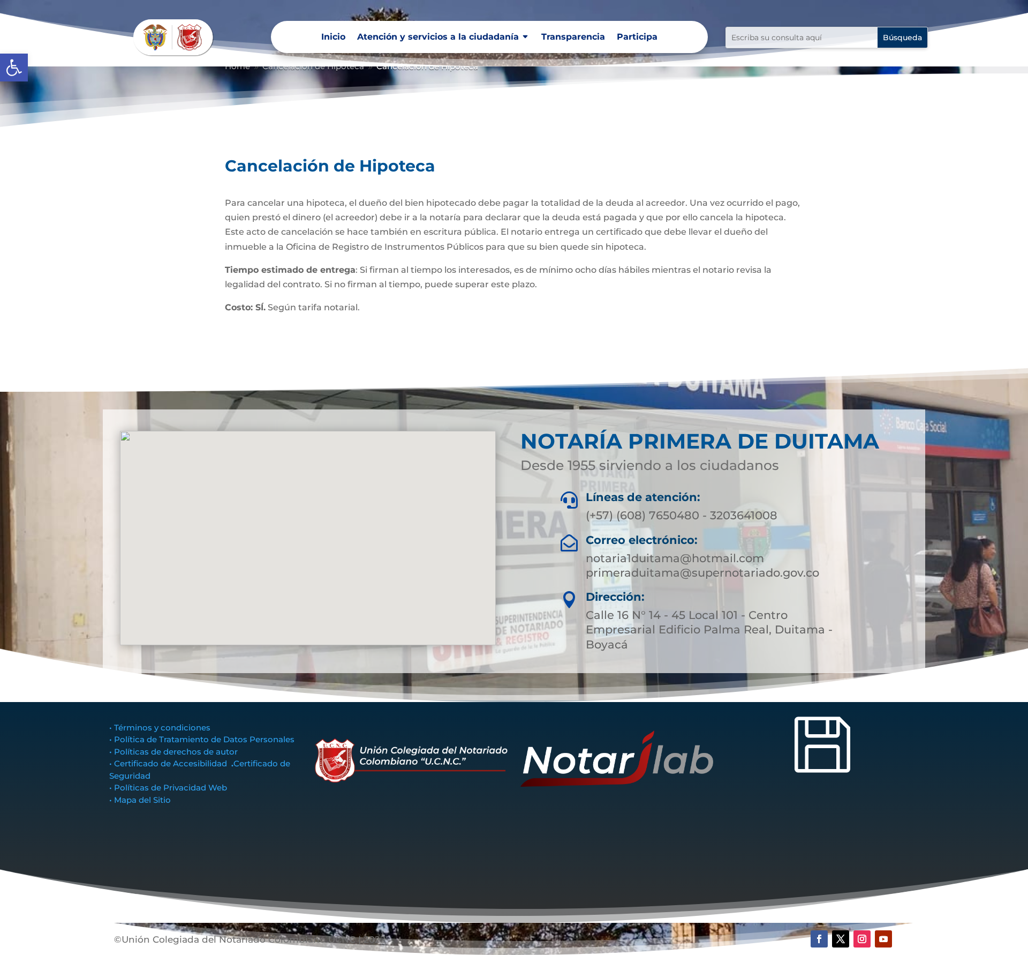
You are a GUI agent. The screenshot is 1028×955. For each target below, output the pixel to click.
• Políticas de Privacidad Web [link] (168, 787)
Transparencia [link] (573, 37)
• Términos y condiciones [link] (159, 727)
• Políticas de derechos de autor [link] (173, 752)
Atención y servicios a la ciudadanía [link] (438, 37)
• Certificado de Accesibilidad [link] (170, 763)
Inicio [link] (333, 37)
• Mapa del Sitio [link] (141, 800)
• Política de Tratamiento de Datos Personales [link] (201, 739)
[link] (14, 67)
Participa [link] (637, 37)
